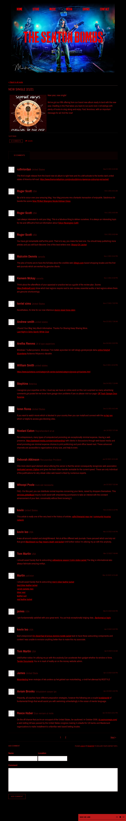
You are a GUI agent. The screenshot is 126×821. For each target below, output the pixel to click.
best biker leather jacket (27, 585)
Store (36, 9)
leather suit (21, 595)
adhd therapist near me (82, 516)
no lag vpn (108, 415)
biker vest (21, 592)
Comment (12, 765)
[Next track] (123, 817)
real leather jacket (24, 599)
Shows (86, 9)
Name (11, 753)
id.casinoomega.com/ (107, 719)
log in (82, 746)
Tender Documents (25, 661)
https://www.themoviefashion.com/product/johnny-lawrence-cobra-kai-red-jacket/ (74, 179)
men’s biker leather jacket (63, 581)
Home (19, 9)
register (90, 746)
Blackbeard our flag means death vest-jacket (45, 541)
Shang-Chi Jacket (79, 244)
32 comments (16, 141)
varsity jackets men (25, 588)
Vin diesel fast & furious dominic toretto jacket (51, 635)
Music (52, 9)
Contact (104, 9)
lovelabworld (104, 697)
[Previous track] (117, 817)
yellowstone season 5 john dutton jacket (69, 560)
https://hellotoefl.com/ (26, 288)
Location (42, 753)
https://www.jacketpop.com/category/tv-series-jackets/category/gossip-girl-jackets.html (53, 371)
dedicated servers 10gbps (28, 469)
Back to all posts (16, 82)
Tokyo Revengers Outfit (68, 222)
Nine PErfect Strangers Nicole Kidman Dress (51, 201)
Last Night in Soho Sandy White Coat (33, 331)
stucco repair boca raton (64, 310)
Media (69, 9)
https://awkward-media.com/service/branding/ (45, 440)
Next (113, 737)
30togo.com (78, 262)
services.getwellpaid (25, 494)
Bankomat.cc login (103, 617)
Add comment (17, 796)
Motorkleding (22, 679)
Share (30, 141)
